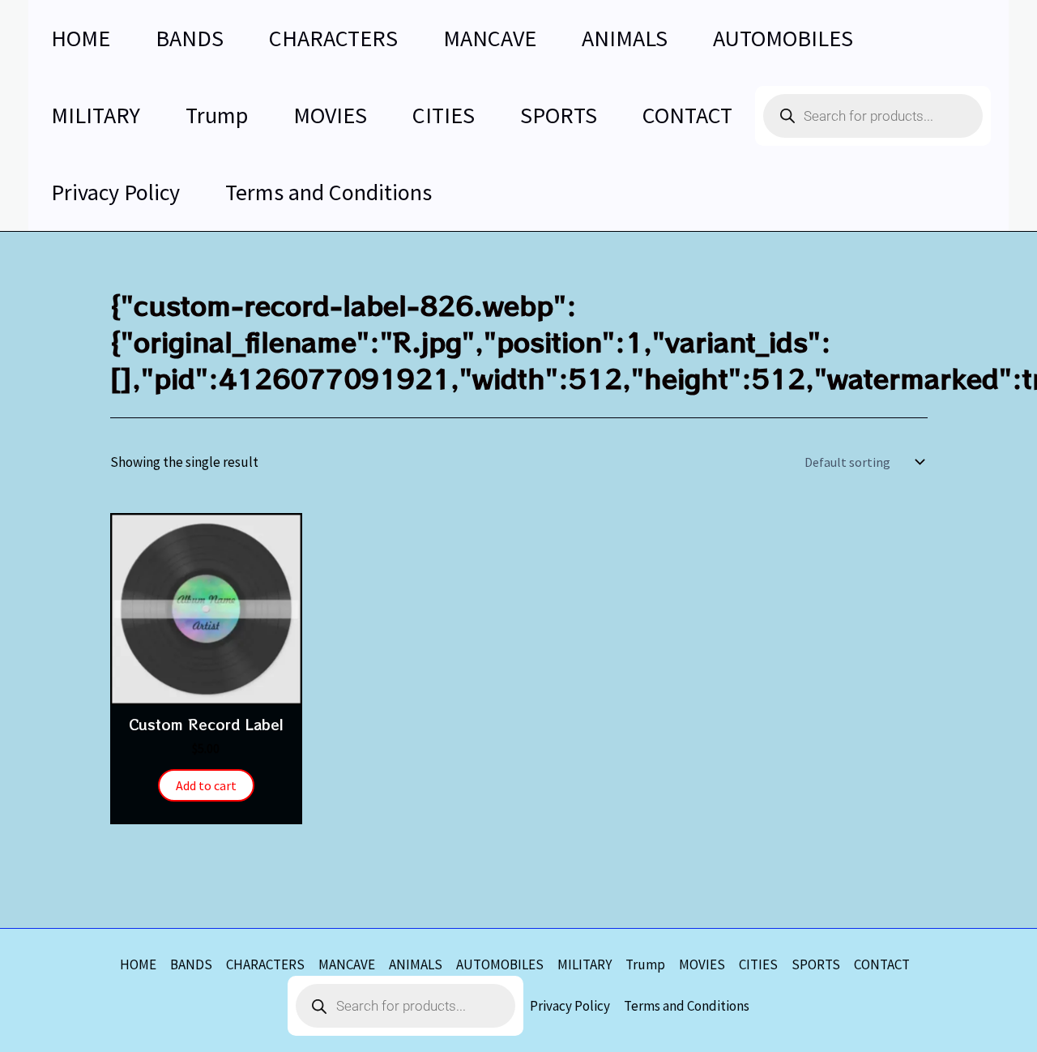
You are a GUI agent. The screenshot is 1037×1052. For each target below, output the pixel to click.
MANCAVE (346, 964)
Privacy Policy (570, 1006)
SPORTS (816, 964)
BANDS (191, 964)
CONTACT (882, 964)
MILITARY (584, 964)
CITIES (758, 964)
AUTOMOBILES (500, 964)
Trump (645, 964)
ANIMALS (415, 964)
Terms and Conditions (686, 1006)
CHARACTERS (265, 964)
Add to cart (206, 785)
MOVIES (702, 964)
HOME (138, 964)
